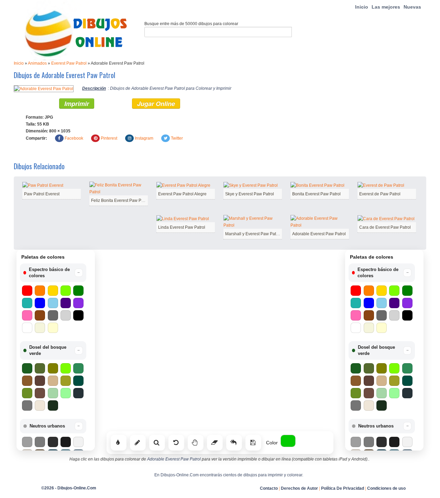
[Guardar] (253, 443)
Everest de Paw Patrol (379, 194)
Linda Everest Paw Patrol (181, 227)
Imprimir (76, 103)
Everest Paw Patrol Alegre (182, 194)
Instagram (144, 138)
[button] (53, 272)
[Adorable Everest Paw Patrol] (44, 88)
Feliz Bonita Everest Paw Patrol (120, 200)
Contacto (269, 488)
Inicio (361, 7)
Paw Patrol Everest (41, 194)
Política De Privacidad (342, 488)
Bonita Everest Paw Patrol (316, 194)
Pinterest (109, 138)
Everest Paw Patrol (69, 63)
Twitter (177, 138)
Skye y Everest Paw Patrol (249, 194)
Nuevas (412, 7)
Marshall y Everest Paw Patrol (253, 233)
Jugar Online (156, 103)
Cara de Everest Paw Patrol (385, 227)
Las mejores (386, 7)
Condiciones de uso (386, 488)
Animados (37, 63)
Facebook (74, 138)
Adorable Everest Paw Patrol (319, 233)
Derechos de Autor (299, 488)
